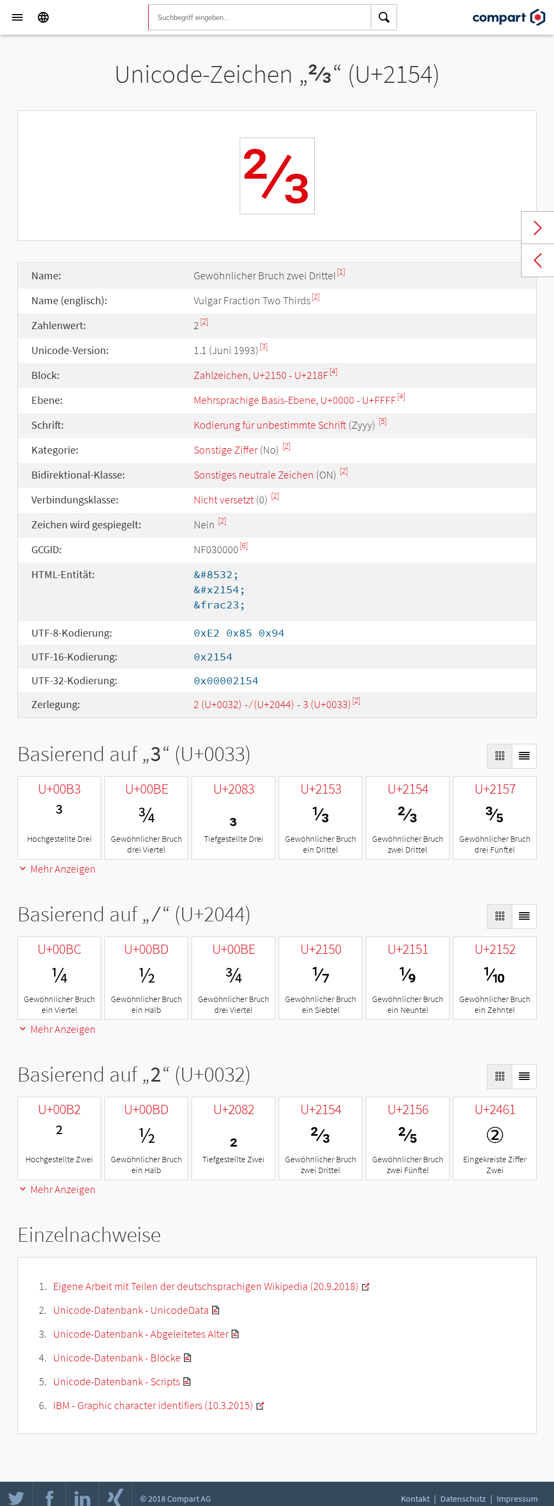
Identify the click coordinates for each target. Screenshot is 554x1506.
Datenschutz (463, 1498)
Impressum (517, 1498)
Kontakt (415, 1498)
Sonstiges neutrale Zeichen (254, 474)
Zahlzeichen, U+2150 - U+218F (261, 375)
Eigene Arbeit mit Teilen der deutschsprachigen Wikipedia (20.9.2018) (206, 1286)
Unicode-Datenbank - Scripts (116, 1381)
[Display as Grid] (499, 756)
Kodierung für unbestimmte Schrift (270, 424)
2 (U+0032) (218, 704)
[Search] (384, 17)
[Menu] (17, 17)
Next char (538, 228)
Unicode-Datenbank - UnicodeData (131, 1310)
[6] (244, 545)
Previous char (538, 260)
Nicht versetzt (224, 499)
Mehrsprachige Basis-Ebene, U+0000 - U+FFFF (295, 400)
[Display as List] (524, 756)
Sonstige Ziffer (226, 449)
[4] (333, 371)
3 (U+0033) (327, 704)
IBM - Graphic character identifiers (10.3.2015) (153, 1405)
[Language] (43, 17)
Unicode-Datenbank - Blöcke (117, 1357)
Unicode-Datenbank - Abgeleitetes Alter (140, 1333)
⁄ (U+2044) (272, 704)
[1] (341, 271)
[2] (316, 296)
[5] (383, 421)
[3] (264, 346)
